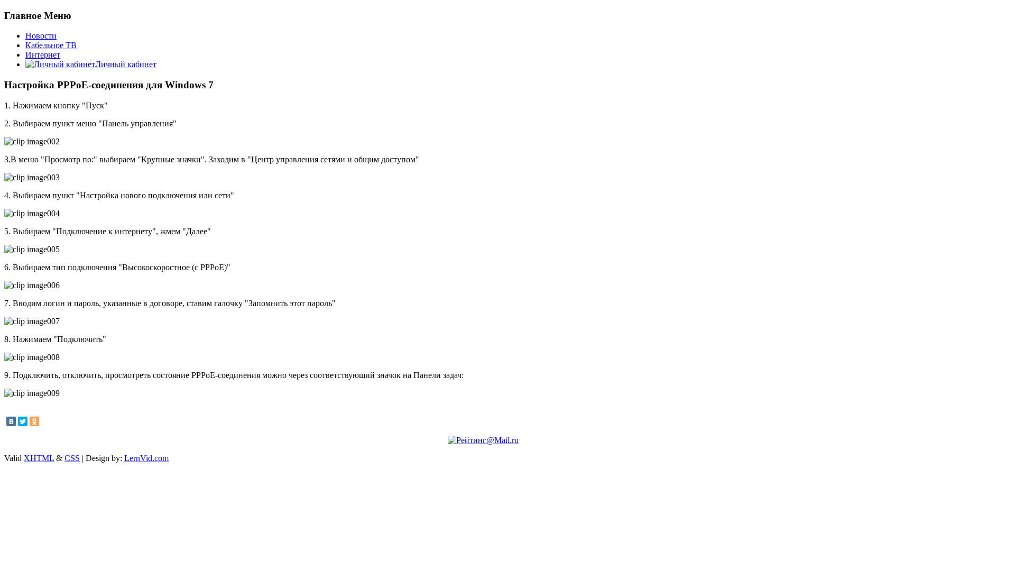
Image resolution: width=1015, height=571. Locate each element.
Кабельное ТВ (51, 45)
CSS (72, 458)
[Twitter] (22, 421)
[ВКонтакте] (11, 421)
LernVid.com (146, 458)
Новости (41, 35)
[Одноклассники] (34, 421)
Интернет (42, 54)
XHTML (39, 458)
